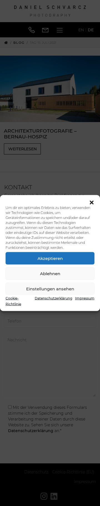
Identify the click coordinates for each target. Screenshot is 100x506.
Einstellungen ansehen (50, 288)
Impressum (84, 298)
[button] (91, 202)
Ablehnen (50, 273)
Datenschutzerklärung (53, 298)
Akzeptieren (50, 258)
